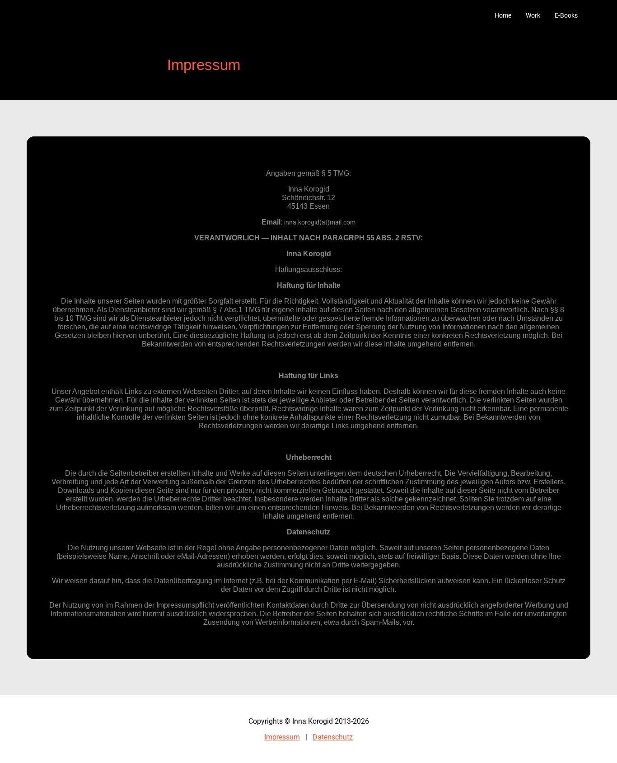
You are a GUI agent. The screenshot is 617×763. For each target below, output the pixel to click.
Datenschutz (333, 737)
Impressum (282, 737)
